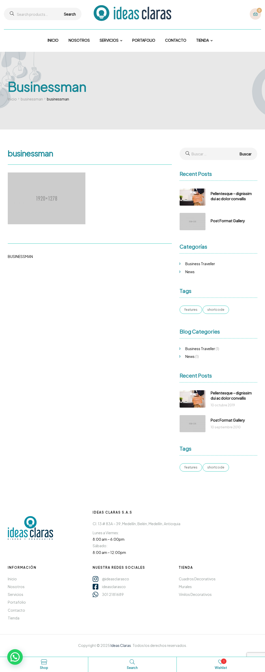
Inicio (12, 99)
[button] (15, 657)
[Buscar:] (218, 153)
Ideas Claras (121, 645)
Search (70, 14)
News (190, 271)
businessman (32, 99)
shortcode (215, 310)
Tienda (186, 567)
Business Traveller (200, 263)
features (190, 310)
